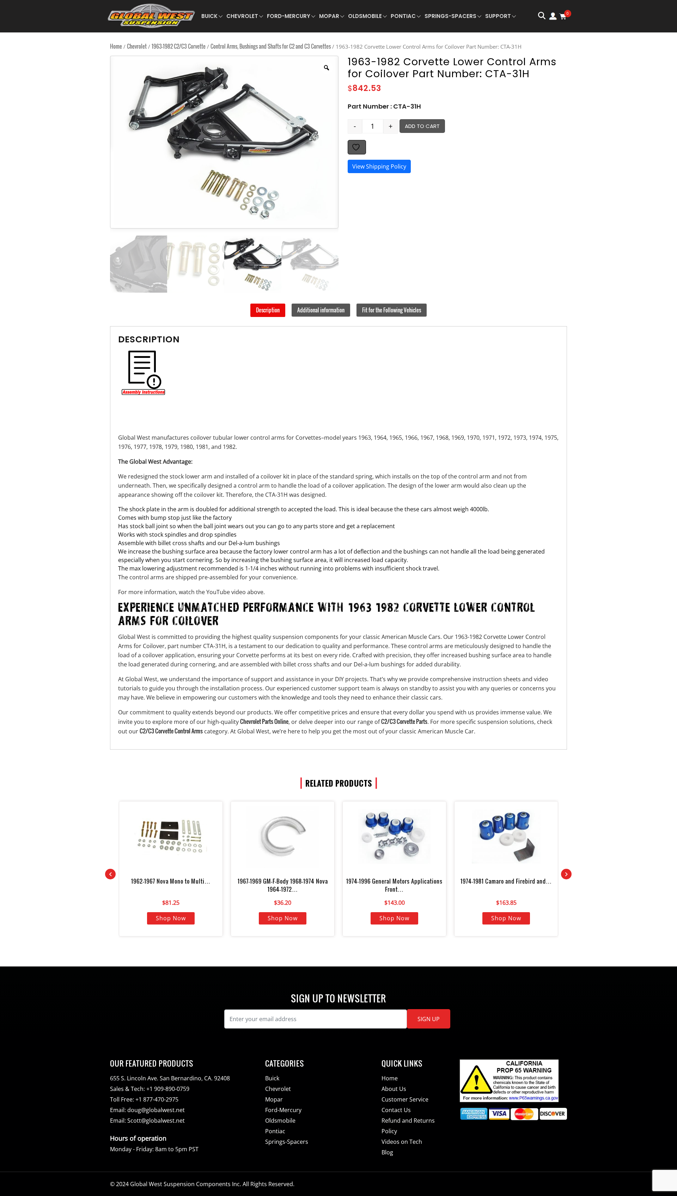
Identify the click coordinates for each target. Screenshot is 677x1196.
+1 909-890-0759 (167, 1089)
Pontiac (403, 16)
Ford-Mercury (288, 16)
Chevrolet (242, 16)
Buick (209, 16)
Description (268, 310)
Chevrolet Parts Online (264, 721)
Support (498, 16)
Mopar (329, 16)
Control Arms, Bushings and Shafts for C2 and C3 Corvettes (271, 46)
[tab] (268, 310)
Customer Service (405, 1099)
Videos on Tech (402, 1142)
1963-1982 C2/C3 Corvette (179, 46)
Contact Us (396, 1110)
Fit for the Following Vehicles (391, 310)
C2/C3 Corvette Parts (404, 721)
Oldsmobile (365, 16)
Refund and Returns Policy (408, 1126)
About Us (394, 1089)
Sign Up (428, 1019)
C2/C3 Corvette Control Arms (171, 731)
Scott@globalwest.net (156, 1120)
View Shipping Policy (379, 166)
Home (116, 46)
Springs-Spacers (450, 16)
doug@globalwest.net (156, 1110)
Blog (387, 1152)
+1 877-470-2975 (156, 1099)
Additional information (320, 310)
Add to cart (422, 126)
